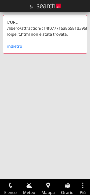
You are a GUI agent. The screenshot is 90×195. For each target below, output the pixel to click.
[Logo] (49, 6)
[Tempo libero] (31, 6)
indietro (14, 46)
